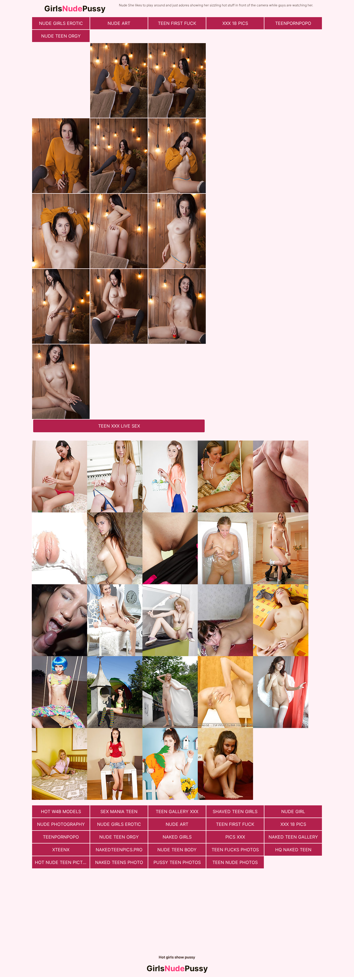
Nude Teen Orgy (61, 36)
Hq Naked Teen (293, 849)
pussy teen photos (177, 862)
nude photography (61, 824)
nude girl (293, 811)
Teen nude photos (235, 862)
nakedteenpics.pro (119, 849)
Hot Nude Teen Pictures (62, 862)
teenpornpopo (293, 23)
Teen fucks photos (235, 849)
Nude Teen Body (177, 849)
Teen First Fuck (177, 23)
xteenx (60, 849)
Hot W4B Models (61, 811)
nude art (119, 23)
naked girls (177, 837)
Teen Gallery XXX (177, 811)
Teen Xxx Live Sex (119, 426)
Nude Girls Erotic (61, 23)
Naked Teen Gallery (293, 837)
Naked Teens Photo (119, 862)
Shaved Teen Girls (235, 811)
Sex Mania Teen (118, 811)
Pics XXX (235, 837)
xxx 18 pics (235, 23)
